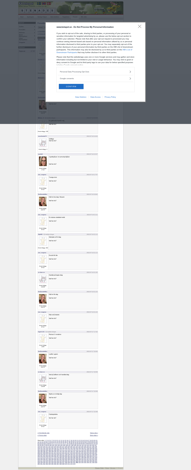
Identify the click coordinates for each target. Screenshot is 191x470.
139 (96, 446)
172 (66, 450)
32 (38, 442)
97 (44, 445)
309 (79, 459)
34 (42, 442)
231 (47, 454)
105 (64, 445)
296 (44, 459)
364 (49, 464)
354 (82, 462)
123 (52, 446)
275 (47, 457)
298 (49, 459)
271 (96, 456)
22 (79, 440)
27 (89, 440)
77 (65, 443)
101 (53, 445)
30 (95, 440)
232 (49, 454)
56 (85, 442)
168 (55, 450)
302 (60, 459)
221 (79, 453)
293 (96, 457)
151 (69, 448)
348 (66, 462)
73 (58, 443)
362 (44, 464)
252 (44, 456)
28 (91, 440)
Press (107, 468)
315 (96, 459)
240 (71, 454)
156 (82, 448)
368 (60, 464)
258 (60, 456)
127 (63, 446)
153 (74, 448)
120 (44, 446)
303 (63, 459)
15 (65, 440)
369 (63, 464)
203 (90, 451)
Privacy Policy (110, 97)
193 (63, 451)
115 (90, 445)
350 (71, 462)
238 (66, 454)
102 (56, 445)
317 (41, 460)
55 (83, 442)
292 (93, 457)
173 (69, 450)
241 (74, 454)
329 (74, 460)
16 (67, 440)
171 (63, 450)
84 (79, 443)
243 (79, 454)
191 (58, 451)
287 (79, 457)
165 (47, 450)
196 (71, 451)
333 (85, 460)
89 (89, 443)
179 (85, 450)
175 (74, 450)
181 (90, 450)
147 (58, 448)
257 (58, 456)
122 (49, 446)
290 (88, 457)
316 (39, 460)
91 (93, 443)
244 (82, 454)
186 (44, 451)
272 (39, 457)
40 (54, 442)
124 (55, 446)
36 (46, 442)
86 (83, 443)
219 (74, 453)
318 (44, 460)
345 (58, 462)
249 (96, 454)
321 (52, 460)
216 (66, 453)
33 (40, 442)
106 (67, 445)
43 (60, 442)
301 (58, 459)
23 (81, 440)
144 (49, 448)
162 (39, 450)
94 (38, 445)
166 (49, 450)
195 (69, 451)
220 (77, 453)
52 (77, 442)
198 (77, 451)
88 (87, 443)
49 (71, 442)
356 (88, 462)
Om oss (112, 468)
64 (40, 443)
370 (66, 464)
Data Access (95, 97)
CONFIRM (71, 86)
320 (49, 460)
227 (96, 453)
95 (40, 445)
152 (71, 448)
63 (38, 443)
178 (82, 450)
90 (91, 443)
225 (90, 453)
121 (46, 446)
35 (44, 442)
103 (58, 445)
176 (77, 450)
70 (52, 443)
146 (55, 448)
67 (46, 443)
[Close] (140, 27)
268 (88, 456)
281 (63, 457)
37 (48, 442)
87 (85, 443)
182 (93, 450)
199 (79, 451)
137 (90, 446)
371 (69, 464)
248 (93, 454)
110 (78, 445)
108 (72, 445)
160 (93, 448)
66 (44, 443)
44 (61, 442)
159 (90, 448)
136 (87, 446)
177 (79, 450)
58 (89, 442)
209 (47, 453)
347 (63, 462)
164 (44, 450)
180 (88, 450)
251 (41, 456)
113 (85, 445)
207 (41, 453)
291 (90, 457)
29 (93, 440)
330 (77, 460)
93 (97, 443)
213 (58, 453)
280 (60, 457)
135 (85, 446)
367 (58, 464)
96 (42, 445)
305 (69, 459)
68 (48, 443)
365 (52, 464)
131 (74, 446)
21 (77, 440)
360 (39, 464)
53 (79, 442)
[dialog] (95, 62)
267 (85, 456)
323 (58, 460)
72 (56, 443)
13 (61, 440)
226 (93, 453)
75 (61, 443)
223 (85, 453)
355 (85, 462)
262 (71, 456)
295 (41, 459)
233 (52, 454)
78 (67, 443)
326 (66, 460)
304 (66, 459)
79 (69, 443)
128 (66, 446)
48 (69, 442)
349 (69, 462)
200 (82, 451)
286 (77, 457)
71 (54, 443)
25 (85, 440)
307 (74, 459)
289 (85, 457)
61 (95, 442)
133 (79, 446)
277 (52, 457)
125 (57, 446)
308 (77, 459)
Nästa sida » (94, 433)
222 (82, 453)
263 (74, 456)
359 (96, 462)
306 (71, 459)
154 (77, 448)
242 (77, 454)
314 (93, 459)
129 (68, 446)
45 (63, 442)
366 (55, 464)
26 (87, 440)
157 (85, 448)
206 (39, 453)
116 (93, 445)
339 (41, 462)
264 (77, 456)
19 (73, 440)
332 (82, 460)
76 (63, 443)
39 (52, 442)
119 (41, 446)
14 (63, 440)
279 (58, 457)
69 (50, 443)
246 (88, 454)
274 (44, 457)
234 (55, 454)
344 (55, 462)
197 (74, 451)
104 (61, 445)
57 (87, 442)
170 (60, 450)
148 (60, 448)
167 (52, 450)
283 (69, 457)
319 (47, 460)
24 (83, 440)
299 (52, 459)
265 (79, 456)
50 (73, 442)
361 (41, 464)
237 (63, 454)
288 (82, 457)
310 (82, 459)
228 (39, 454)
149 (63, 448)
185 (41, 451)
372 (71, 464)
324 (60, 460)
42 (58, 442)
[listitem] (95, 71)
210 (49, 453)
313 (90, 459)
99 (48, 445)
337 (96, 460)
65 (42, 443)
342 (49, 462)
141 (41, 448)
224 (88, 453)
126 (60, 446)
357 (90, 462)
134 (82, 446)
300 (55, 459)
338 (39, 462)
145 (52, 448)
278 (55, 457)
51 (75, 442)
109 (75, 445)
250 (39, 456)
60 (93, 442)
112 (83, 445)
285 (74, 457)
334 (88, 460)
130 (71, 446)
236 (60, 454)
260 (66, 456)
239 (69, 454)
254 (49, 456)
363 (47, 464)
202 (88, 451)
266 (82, 456)
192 (60, 451)
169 (58, 450)
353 (79, 462)
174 (71, 450)
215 (63, 453)
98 (46, 445)
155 (79, 448)
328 (71, 460)
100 (50, 445)
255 (52, 456)
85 (81, 443)
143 (47, 448)
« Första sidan (42, 435)
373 (74, 464)
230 (44, 454)
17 (69, 440)
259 (63, 456)
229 (41, 454)
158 (88, 448)
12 (59, 440)
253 (47, 456)
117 (96, 445)
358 (93, 462)
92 (95, 443)
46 (65, 442)
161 (96, 448)
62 (97, 442)
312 (88, 459)
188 (49, 451)
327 (69, 460)
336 (93, 460)
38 (50, 442)
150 (66, 448)
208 (44, 453)
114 (88, 445)
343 (52, 462)
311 (85, 459)
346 (60, 462)
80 (71, 443)
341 (47, 462)
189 (52, 451)
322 (55, 460)
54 (81, 442)
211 (52, 453)
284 (71, 457)
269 (90, 456)
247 (90, 454)
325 (63, 460)
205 (96, 451)
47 (67, 442)
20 (75, 440)
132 (76, 446)
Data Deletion (80, 97)
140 (39, 448)
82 (75, 443)
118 (39, 446)
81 (73, 443)
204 (93, 451)
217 (68, 453)
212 (55, 453)
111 (80, 445)
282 (66, 457)
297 (47, 459)
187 (47, 451)
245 (85, 454)
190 (55, 451)
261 (69, 456)
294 (39, 459)
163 (41, 450)
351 (74, 462)
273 (41, 457)
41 (56, 442)
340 (44, 462)
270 (93, 456)
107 (69, 445)
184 (39, 451)
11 (57, 440)
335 (90, 460)
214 (60, 453)
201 (85, 451)
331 (79, 460)
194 (66, 451)
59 (91, 442)
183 (96, 450)
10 (56, 440)
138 (93, 446)
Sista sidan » (94, 435)
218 (71, 453)
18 (71, 440)
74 (60, 443)
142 (44, 448)
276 (49, 457)
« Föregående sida (43, 433)
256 (55, 456)
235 (58, 454)
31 (96, 440)
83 (77, 443)
